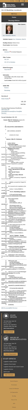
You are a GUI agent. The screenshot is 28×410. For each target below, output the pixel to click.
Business (6, 87)
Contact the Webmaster (14, 388)
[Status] (3, 111)
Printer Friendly (5, 98)
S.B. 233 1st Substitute (9, 62)
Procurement (14, 384)
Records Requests (14, 381)
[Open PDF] (10, 52)
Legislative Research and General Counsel (14, 366)
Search (11, 0)
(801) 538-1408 (13, 326)
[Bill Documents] (9, 111)
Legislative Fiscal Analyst (10, 364)
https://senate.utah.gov (9, 328)
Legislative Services (8, 369)
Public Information (9, 374)
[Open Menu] (22, 4)
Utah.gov (14, 407)
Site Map (14, 396)
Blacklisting (7, 90)
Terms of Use (14, 399)
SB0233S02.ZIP (5, 109)
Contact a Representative (11, 354)
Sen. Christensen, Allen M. (19, 39)
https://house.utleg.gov (9, 350)
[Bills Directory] (13, 308)
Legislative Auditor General (10, 361)
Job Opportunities (14, 392)
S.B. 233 (6, 59)
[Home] (9, 5)
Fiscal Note (7, 69)
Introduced (6, 52)
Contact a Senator (9, 331)
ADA (14, 403)
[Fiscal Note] (16, 111)
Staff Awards (7, 371)
